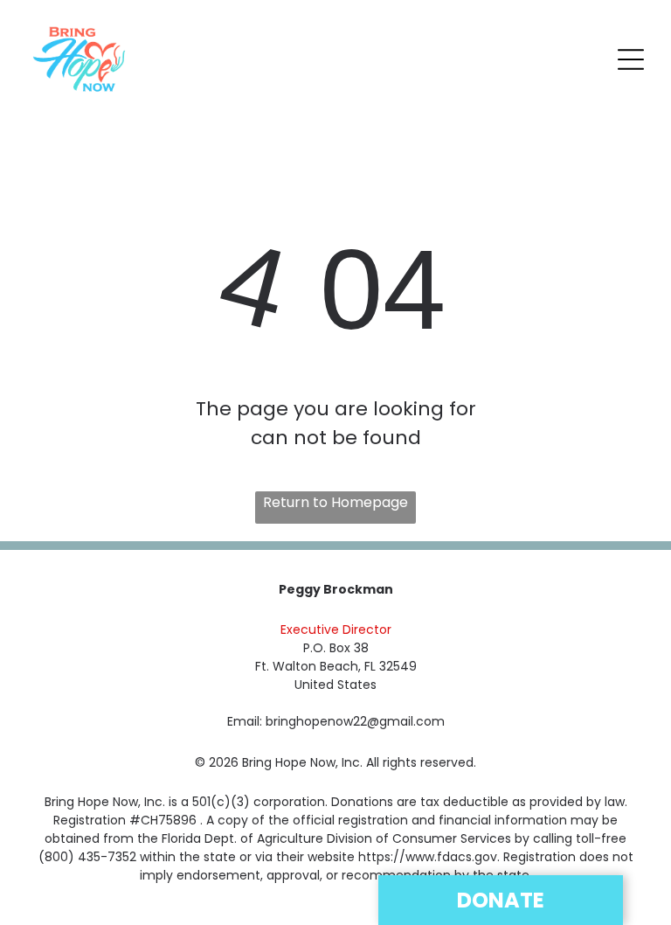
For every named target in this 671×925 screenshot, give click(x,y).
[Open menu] (631, 59)
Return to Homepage (335, 502)
